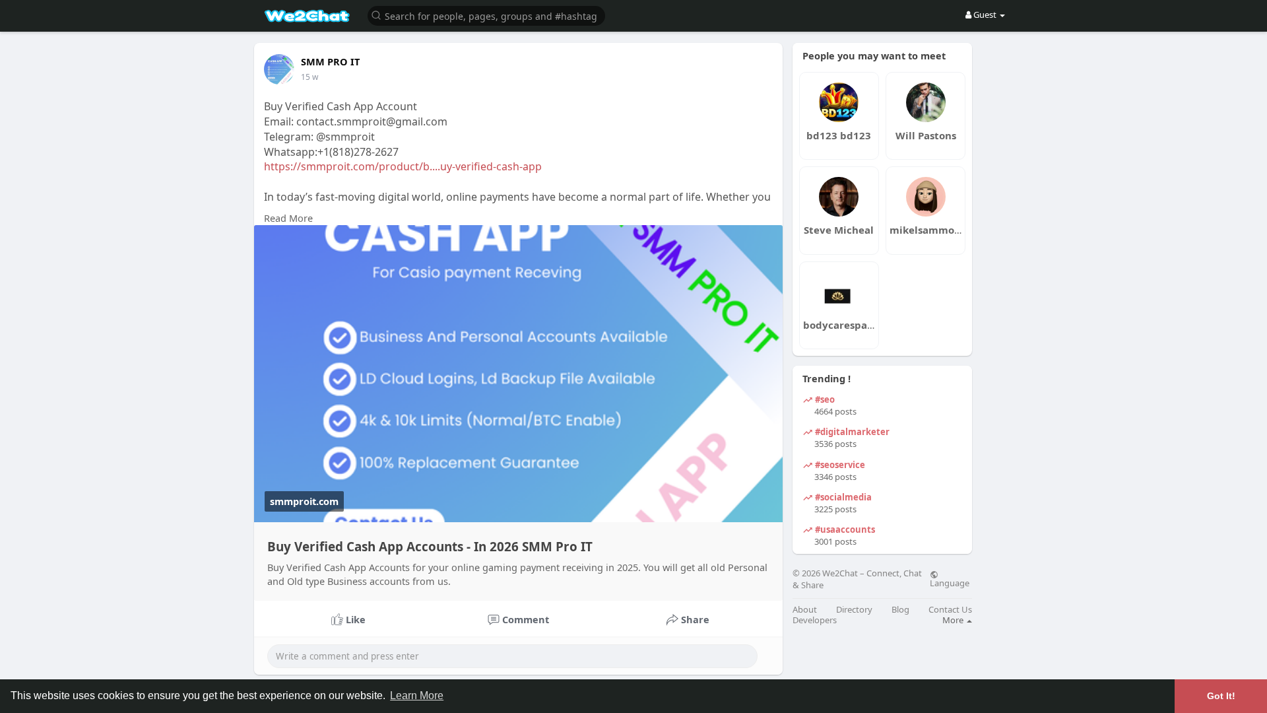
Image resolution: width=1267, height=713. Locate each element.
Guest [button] (984, 14)
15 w (309, 77)
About (805, 609)
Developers (815, 620)
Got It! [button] (1221, 696)
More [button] (953, 620)
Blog (900, 609)
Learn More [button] (416, 695)
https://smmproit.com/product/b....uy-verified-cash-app (403, 166)
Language (949, 582)
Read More (288, 217)
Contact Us (950, 609)
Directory (854, 609)
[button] (486, 15)
